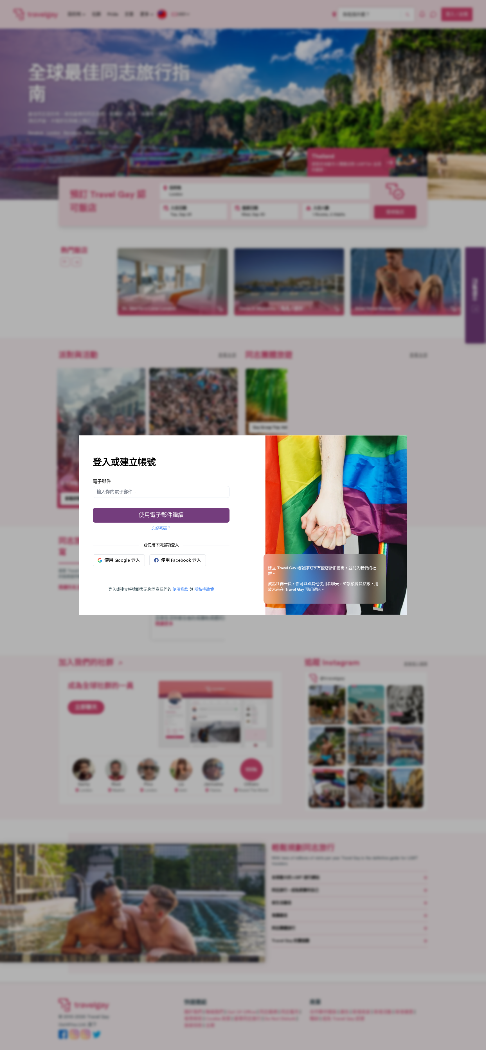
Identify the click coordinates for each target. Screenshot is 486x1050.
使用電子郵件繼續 (161, 515)
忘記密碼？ (161, 528)
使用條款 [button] (180, 590)
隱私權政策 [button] (204, 590)
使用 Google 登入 (122, 560)
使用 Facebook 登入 (181, 560)
